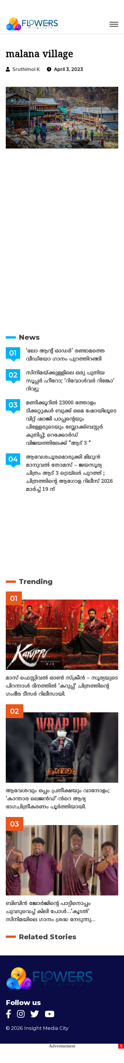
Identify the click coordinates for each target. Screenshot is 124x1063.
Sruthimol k (26, 69)
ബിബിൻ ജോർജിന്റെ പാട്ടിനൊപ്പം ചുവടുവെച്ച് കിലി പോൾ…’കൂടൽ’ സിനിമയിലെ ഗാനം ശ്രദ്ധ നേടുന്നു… (50, 911)
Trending (35, 581)
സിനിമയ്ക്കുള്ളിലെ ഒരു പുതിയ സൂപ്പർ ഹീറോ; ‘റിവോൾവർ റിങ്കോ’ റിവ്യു (70, 381)
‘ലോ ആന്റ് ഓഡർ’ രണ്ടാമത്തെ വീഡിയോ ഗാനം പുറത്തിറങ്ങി (65, 355)
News (29, 337)
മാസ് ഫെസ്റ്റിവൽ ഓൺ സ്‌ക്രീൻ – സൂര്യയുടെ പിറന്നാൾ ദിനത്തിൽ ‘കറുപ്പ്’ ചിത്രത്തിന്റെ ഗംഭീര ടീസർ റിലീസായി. (62, 686)
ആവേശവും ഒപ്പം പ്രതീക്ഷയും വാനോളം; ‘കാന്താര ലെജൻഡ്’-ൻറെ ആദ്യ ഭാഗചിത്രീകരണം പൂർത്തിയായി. (58, 799)
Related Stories (47, 937)
